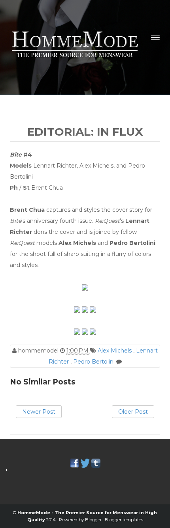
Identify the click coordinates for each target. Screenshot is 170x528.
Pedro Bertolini (94, 361)
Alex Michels (115, 350)
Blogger (94, 519)
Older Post (133, 411)
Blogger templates (124, 519)
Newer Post (38, 411)
